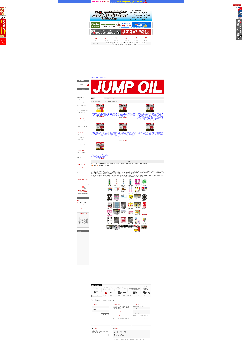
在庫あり (108, 98)
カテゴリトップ (93, 77)
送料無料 (113, 98)
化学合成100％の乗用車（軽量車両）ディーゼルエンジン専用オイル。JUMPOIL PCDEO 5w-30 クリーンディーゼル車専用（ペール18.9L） (100, 114)
